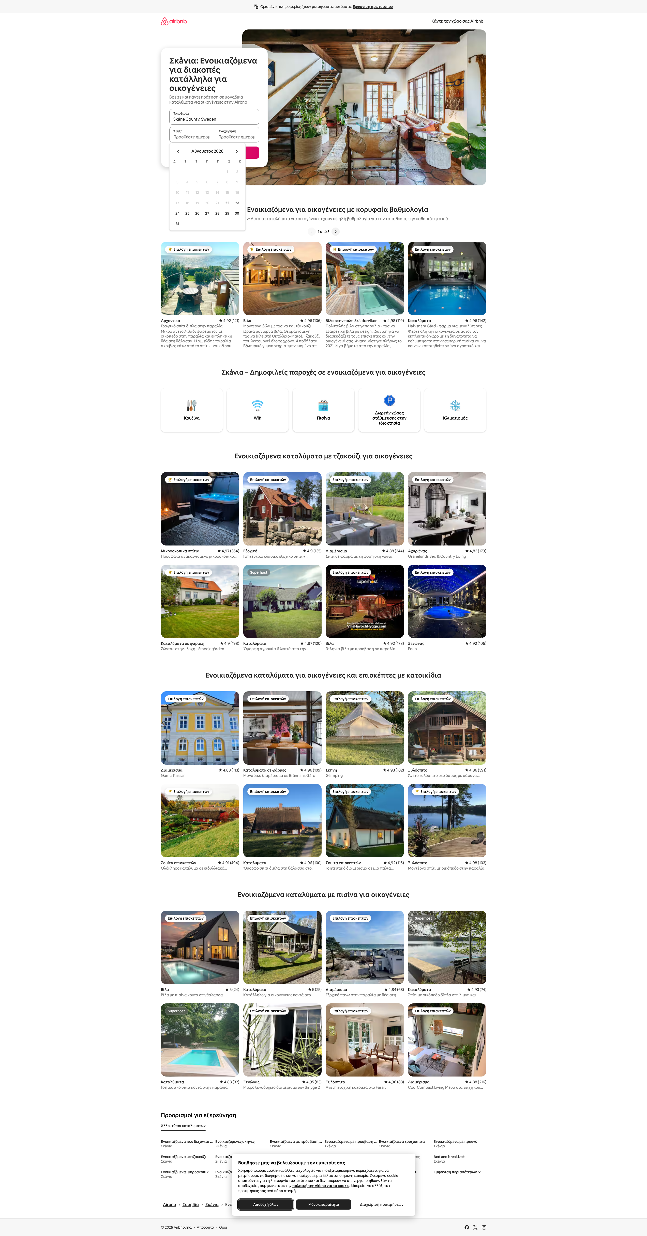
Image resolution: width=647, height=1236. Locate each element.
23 (237, 203)
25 (187, 213)
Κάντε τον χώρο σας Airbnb (457, 21)
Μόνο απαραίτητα (323, 1204)
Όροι (223, 1227)
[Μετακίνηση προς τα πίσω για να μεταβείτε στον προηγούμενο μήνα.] (178, 151)
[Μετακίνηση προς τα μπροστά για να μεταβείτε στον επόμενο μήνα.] (236, 151)
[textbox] (191, 137)
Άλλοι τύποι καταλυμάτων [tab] (183, 1125)
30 (237, 213)
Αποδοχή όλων (265, 1204)
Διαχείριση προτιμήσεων (381, 1204)
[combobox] (214, 119)
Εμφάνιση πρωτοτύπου (373, 6)
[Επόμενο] (336, 232)
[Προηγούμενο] (312, 232)
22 (227, 203)
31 (177, 223)
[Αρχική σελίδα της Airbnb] (174, 21)
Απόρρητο (205, 1227)
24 (177, 213)
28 (217, 213)
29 (227, 213)
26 (197, 213)
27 (207, 213)
